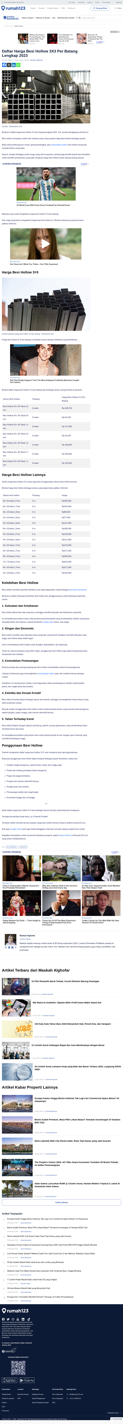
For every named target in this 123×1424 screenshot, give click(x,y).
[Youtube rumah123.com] (17, 1319)
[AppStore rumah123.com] (9, 1380)
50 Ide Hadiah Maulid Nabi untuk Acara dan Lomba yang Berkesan (35, 1262)
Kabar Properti (19, 26)
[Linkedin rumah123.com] (23, 1319)
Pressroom (5, 1411)
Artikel (11, 26)
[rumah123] (61, 1310)
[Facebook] (4, 65)
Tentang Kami (6, 1394)
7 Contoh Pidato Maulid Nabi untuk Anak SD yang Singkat (32, 1280)
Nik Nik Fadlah (25, 1283)
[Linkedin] (14, 65)
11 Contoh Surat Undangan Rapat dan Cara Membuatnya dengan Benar (68, 1045)
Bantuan (119, 2)
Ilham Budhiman (51, 1111)
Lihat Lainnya (61, 1202)
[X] (9, 65)
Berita (97, 2)
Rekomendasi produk (65, 18)
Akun (120, 8)
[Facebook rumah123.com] (3, 1319)
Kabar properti (28, 18)
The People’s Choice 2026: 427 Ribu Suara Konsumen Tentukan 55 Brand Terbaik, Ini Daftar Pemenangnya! (76, 1163)
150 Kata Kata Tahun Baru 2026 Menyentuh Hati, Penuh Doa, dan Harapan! (73, 1024)
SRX (53, 1402)
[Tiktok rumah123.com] (29, 1319)
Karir (3, 1407)
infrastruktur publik (59, 145)
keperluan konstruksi (77, 590)
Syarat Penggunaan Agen (40, 1402)
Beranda (6, 26)
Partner (4, 1402)
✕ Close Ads (116, 1419)
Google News (16, 829)
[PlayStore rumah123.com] (26, 1381)
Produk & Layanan (8, 1398)
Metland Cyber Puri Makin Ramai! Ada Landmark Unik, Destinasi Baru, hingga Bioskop (44, 1271)
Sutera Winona (65, 835)
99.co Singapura (57, 1398)
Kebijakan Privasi (37, 1394)
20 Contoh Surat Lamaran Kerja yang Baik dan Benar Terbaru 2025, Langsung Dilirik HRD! (78, 1068)
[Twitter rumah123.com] (8, 1319)
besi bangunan (12, 847)
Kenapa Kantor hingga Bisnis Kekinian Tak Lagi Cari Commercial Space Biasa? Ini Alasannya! (77, 1099)
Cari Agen (71, 2)
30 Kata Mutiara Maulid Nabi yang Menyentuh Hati (28, 1288)
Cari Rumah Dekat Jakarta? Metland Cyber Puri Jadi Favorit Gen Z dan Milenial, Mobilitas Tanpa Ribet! (51, 1254)
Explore (89, 2)
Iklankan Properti (23, 1394)
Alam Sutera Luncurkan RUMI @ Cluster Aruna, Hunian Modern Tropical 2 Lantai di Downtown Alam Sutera (77, 1185)
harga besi (23, 847)
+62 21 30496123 (75, 1398)
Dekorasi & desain (43, 18)
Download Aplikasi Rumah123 (14, 2)
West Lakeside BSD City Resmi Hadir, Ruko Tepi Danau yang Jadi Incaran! (73, 1141)
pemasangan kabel (46, 674)
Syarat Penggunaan (38, 1398)
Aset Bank (81, 2)
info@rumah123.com (76, 1394)
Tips (53, 18)
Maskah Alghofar (36, 60)
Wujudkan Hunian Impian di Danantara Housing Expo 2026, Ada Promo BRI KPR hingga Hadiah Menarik (52, 1245)
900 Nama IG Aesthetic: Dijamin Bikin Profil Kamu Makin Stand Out (67, 1002)
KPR (19, 1398)
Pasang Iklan (101, 8)
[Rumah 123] (13, 8)
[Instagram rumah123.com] (13, 1319)
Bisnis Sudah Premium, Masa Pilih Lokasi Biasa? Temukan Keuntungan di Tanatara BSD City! (77, 1121)
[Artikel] (10, 18)
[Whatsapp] (18, 65)
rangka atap (48, 622)
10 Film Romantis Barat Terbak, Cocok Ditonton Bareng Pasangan (65, 981)
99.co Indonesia (57, 1394)
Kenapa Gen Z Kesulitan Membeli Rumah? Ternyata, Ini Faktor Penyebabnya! (40, 1297)
